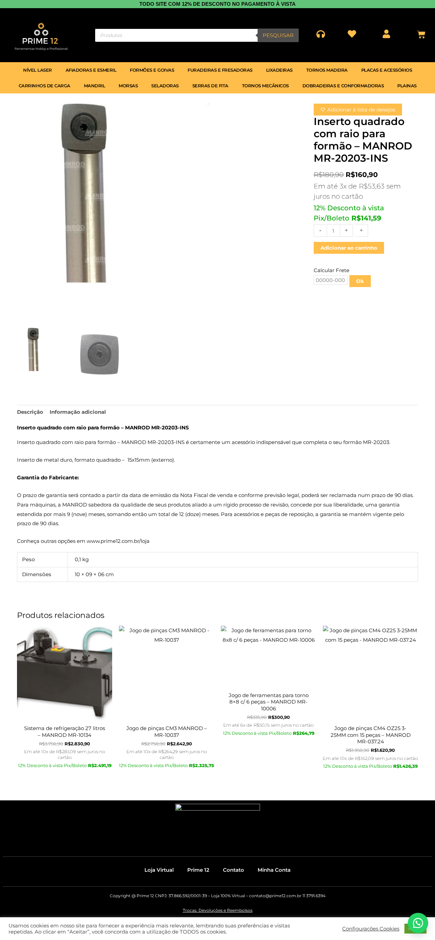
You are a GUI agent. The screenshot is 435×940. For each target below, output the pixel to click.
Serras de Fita (210, 85)
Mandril (94, 85)
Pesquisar (278, 35)
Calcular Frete (331, 270)
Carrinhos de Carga (44, 85)
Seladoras (165, 85)
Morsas (128, 85)
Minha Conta (274, 870)
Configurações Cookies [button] (370, 929)
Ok (360, 281)
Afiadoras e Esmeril (91, 70)
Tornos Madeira (327, 70)
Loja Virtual (159, 870)
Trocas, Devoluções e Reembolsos (218, 910)
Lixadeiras (279, 70)
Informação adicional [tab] (78, 412)
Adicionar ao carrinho (348, 248)
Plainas (407, 85)
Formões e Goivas (152, 70)
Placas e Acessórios (386, 70)
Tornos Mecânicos (265, 85)
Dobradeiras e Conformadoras (343, 85)
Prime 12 (198, 870)
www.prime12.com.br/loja (118, 541)
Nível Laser (37, 70)
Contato (233, 870)
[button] (418, 923)
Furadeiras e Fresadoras (220, 70)
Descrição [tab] (30, 412)
